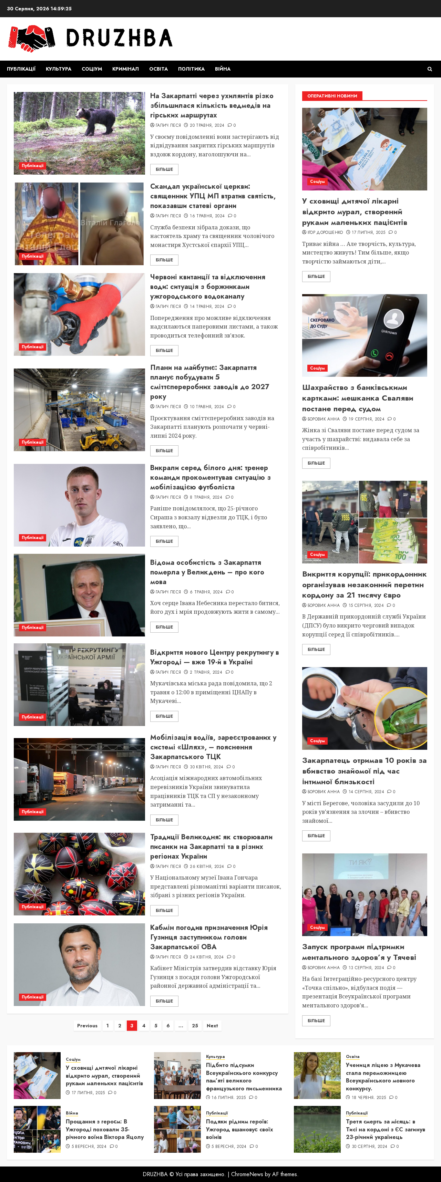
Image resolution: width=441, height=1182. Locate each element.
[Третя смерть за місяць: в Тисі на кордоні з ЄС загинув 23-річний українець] (317, 1129)
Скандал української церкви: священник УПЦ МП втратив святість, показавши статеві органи (213, 196)
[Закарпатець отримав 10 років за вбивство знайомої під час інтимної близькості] (364, 708)
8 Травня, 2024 (206, 497)
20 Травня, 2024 (207, 125)
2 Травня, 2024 (206, 672)
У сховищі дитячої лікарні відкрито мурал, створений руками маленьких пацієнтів (354, 211)
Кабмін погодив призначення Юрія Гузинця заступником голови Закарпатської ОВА (209, 937)
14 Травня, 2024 (207, 307)
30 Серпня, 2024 (369, 1147)
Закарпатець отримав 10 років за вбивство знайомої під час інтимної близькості (364, 771)
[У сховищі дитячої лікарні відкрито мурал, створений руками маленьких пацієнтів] (364, 149)
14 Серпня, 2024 (366, 792)
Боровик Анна (324, 419)
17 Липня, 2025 (368, 233)
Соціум (92, 68)
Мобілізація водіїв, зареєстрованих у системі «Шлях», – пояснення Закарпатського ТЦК (213, 747)
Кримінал (125, 68)
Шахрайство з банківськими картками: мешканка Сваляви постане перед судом (357, 398)
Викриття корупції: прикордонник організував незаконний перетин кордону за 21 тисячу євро (364, 584)
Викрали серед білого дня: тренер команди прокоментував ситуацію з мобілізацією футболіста (210, 477)
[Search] (429, 69)
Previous (87, 1025)
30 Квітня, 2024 (206, 767)
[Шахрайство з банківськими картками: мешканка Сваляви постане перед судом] (364, 335)
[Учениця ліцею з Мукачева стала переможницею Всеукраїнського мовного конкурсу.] (317, 1075)
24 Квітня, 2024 (207, 957)
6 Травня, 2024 (206, 592)
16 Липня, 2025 (229, 1098)
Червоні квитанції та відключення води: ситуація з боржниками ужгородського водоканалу (207, 286)
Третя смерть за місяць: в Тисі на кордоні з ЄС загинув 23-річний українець (385, 1129)
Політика (191, 68)
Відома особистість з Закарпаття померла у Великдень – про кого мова (207, 572)
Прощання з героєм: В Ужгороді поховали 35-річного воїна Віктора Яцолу (105, 1129)
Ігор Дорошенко (325, 233)
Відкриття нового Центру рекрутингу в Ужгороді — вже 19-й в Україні (214, 657)
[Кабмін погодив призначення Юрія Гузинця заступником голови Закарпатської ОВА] (79, 964)
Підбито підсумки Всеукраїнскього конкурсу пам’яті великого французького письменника (244, 1076)
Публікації (21, 68)
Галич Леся (168, 125)
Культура (58, 68)
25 (195, 1025)
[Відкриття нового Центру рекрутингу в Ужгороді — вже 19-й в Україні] (79, 684)
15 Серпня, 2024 (366, 606)
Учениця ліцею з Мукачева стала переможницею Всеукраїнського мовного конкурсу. (383, 1076)
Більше (164, 169)
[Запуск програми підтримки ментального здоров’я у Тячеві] (364, 894)
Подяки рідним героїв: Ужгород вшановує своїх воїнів (239, 1129)
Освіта (158, 68)
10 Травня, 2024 (207, 407)
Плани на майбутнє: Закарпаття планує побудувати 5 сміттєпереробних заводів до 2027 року (209, 382)
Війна (222, 68)
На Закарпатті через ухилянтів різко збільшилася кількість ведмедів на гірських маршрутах (212, 105)
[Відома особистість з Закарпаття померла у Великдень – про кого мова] (79, 595)
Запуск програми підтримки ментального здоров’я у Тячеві (359, 952)
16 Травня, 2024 (207, 216)
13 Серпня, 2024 (366, 968)
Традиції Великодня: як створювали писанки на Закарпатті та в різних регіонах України (211, 846)
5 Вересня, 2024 (89, 1147)
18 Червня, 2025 (369, 1098)
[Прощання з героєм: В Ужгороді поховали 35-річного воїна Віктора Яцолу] (37, 1129)
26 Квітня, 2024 (207, 867)
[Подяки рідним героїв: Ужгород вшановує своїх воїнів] (177, 1129)
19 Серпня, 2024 (366, 419)
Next (212, 1025)
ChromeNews (247, 1174)
